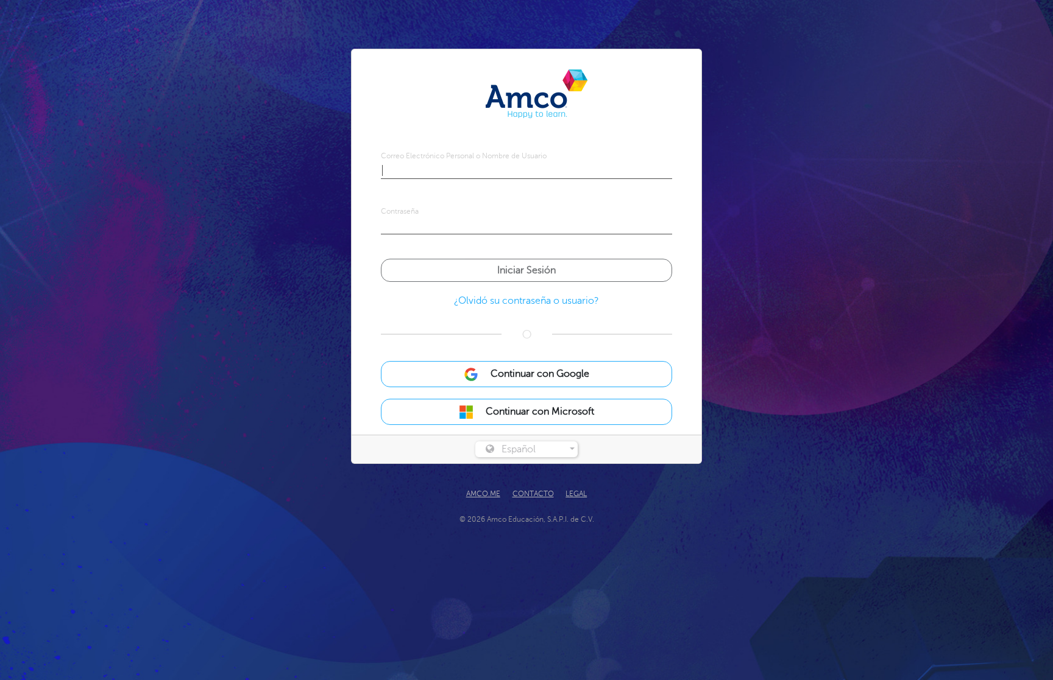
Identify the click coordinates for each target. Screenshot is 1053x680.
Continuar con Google (538, 373)
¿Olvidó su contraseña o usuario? (526, 300)
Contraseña (400, 211)
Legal (576, 493)
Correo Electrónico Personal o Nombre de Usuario (464, 156)
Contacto (533, 493)
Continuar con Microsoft (538, 411)
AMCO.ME (483, 493)
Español (518, 449)
